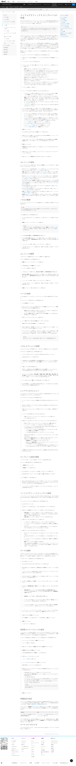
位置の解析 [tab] (6, 47)
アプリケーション (46, 4)
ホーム (3, 7)
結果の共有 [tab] (6, 49)
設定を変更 (32, 126)
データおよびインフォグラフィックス (34, 4)
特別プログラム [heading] (53, 738)
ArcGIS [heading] (13, 738)
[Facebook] (2, 746)
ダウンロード (60, 4)
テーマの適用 (62, 31)
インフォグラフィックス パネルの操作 (10, 34)
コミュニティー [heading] (23, 738)
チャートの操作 (6, 30)
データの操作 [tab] (6, 17)
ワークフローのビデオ (64, 36)
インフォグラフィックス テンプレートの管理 (10, 28)
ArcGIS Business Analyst (6, 4)
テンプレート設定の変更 (64, 26)
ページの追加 (62, 22)
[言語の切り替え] (70, 1)
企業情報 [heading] (42, 738)
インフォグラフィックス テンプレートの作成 (10, 25)
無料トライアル (68, 4)
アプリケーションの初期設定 (25, 701)
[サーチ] (47, 9)
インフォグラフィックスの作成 (10, 11)
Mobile (21, 7)
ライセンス (54, 29)
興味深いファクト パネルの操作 (9, 43)
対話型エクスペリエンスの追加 (65, 33)
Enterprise (16, 7)
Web (7, 7)
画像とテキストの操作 (7, 36)
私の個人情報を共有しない (64, 762)
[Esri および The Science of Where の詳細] (4, 741)
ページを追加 (32, 125)
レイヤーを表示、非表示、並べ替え (30, 123)
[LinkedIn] (6, 746)
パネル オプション (27, 104)
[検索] (67, 1)
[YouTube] (6, 748)
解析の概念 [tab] (6, 52)
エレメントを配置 (27, 121)
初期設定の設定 (63, 34)
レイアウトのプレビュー (64, 25)
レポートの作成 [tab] (6, 45)
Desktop (11, 7)
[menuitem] (16, 741)
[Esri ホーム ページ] (3, 1)
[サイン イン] (73, 1)
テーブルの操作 (6, 38)
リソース (54, 4)
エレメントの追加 (26, 658)
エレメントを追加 (27, 117)
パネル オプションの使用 (64, 23)
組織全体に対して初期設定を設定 (37, 704)
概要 (24, 4)
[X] (4, 746)
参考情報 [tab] (5, 54)
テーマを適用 (32, 113)
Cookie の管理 (55, 762)
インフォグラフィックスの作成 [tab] (9, 21)
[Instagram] (4, 748)
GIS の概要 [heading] (32, 738)
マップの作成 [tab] (6, 19)
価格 (73, 4)
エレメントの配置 (54, 228)
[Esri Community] (2, 748)
